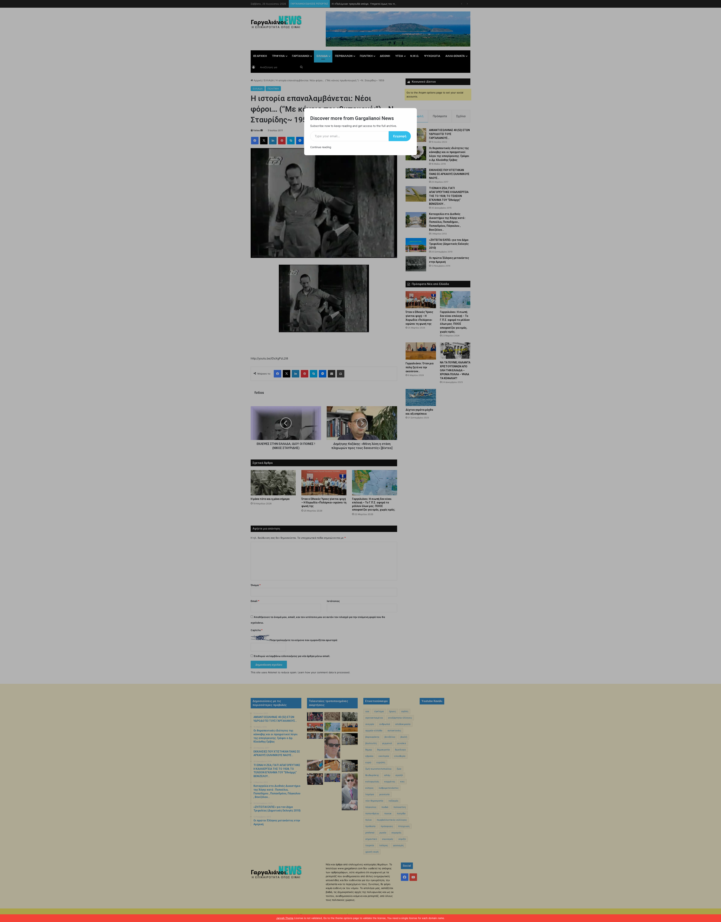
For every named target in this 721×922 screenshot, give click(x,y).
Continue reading (320, 147)
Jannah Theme (284, 918)
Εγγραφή (399, 136)
